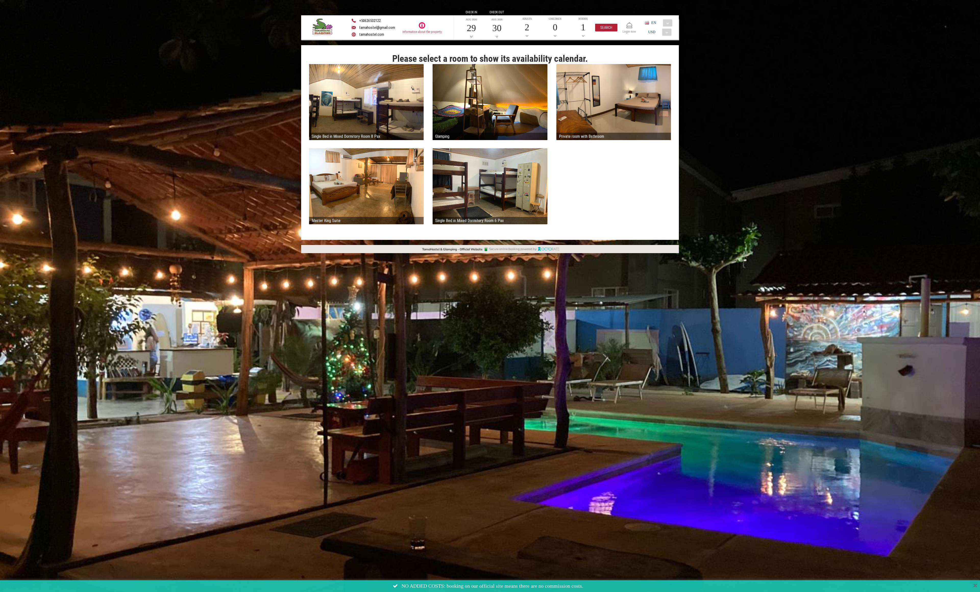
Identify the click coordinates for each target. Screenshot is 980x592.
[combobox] (660, 23)
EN (653, 23)
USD (651, 32)
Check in (471, 12)
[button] (606, 27)
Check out (496, 12)
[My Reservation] (629, 23)
